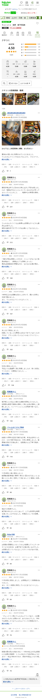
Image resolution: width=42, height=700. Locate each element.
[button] (8, 99)
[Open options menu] (39, 113)
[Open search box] (4, 83)
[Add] (37, 23)
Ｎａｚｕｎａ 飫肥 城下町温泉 (13, 25)
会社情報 (14, 695)
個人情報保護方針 (25, 695)
